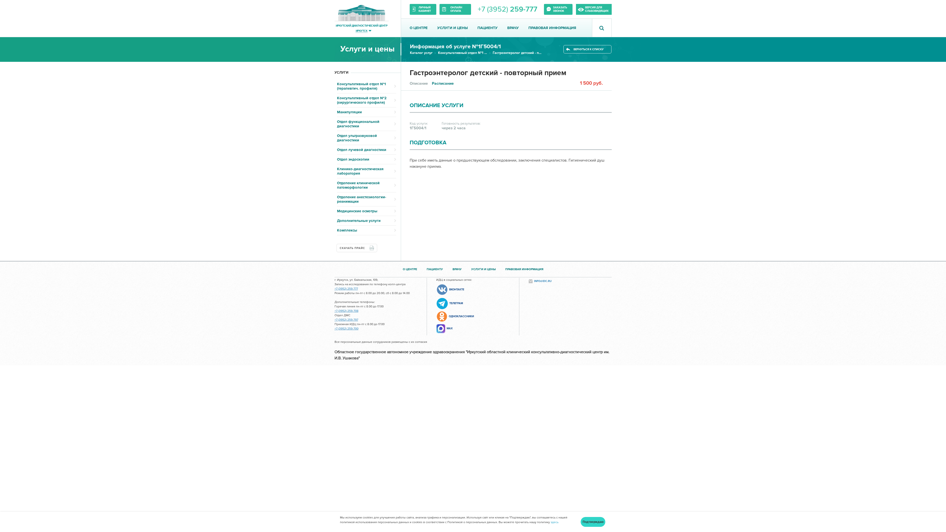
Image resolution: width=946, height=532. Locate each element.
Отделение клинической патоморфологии (358, 185)
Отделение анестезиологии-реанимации (361, 199)
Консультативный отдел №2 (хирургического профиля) (362, 100)
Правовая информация (552, 28)
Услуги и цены (452, 28)
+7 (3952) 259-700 (346, 329)
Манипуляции (349, 112)
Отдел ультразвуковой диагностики (357, 137)
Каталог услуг (421, 53)
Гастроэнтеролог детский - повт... (517, 53)
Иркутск (361, 30)
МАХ (450, 328)
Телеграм (456, 303)
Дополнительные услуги (359, 220)
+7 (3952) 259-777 (346, 289)
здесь (554, 522)
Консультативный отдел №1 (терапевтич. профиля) (462, 53)
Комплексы (347, 230)
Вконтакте (456, 289)
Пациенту (487, 28)
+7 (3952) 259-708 (346, 311)
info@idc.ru (543, 281)
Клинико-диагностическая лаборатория (360, 171)
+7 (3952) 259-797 (346, 320)
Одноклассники (461, 316)
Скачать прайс (352, 248)
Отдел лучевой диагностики (361, 150)
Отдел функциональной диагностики (358, 123)
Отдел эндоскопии (353, 159)
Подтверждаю (593, 522)
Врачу (513, 28)
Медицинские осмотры (357, 211)
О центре (419, 28)
